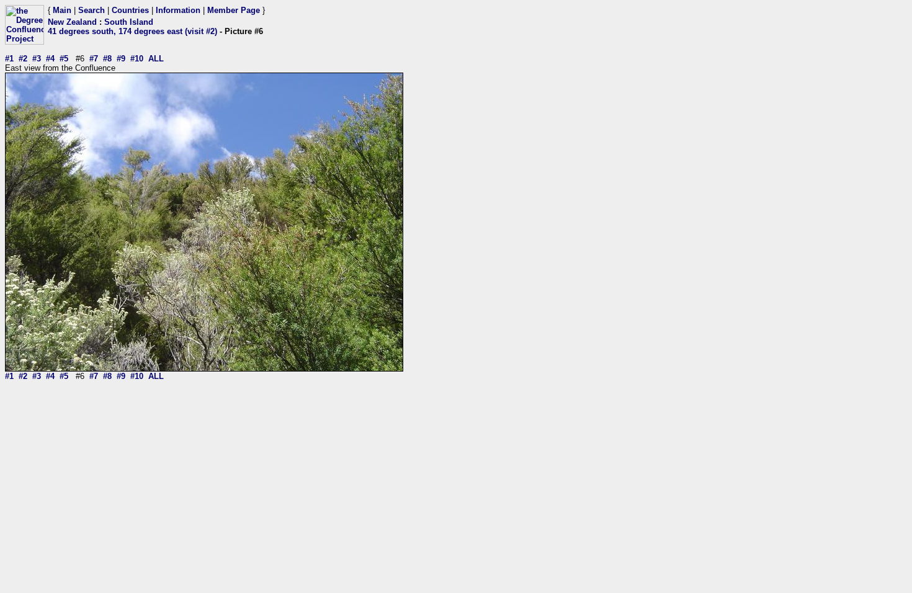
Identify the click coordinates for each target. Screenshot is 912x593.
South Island (128, 22)
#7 (93, 58)
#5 (64, 58)
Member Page (233, 10)
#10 (136, 58)
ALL (156, 58)
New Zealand (72, 22)
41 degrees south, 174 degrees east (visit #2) (132, 31)
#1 (9, 58)
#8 (107, 58)
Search (91, 10)
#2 (23, 58)
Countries (130, 10)
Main (62, 10)
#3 (36, 58)
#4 (50, 58)
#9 (121, 58)
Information (178, 10)
